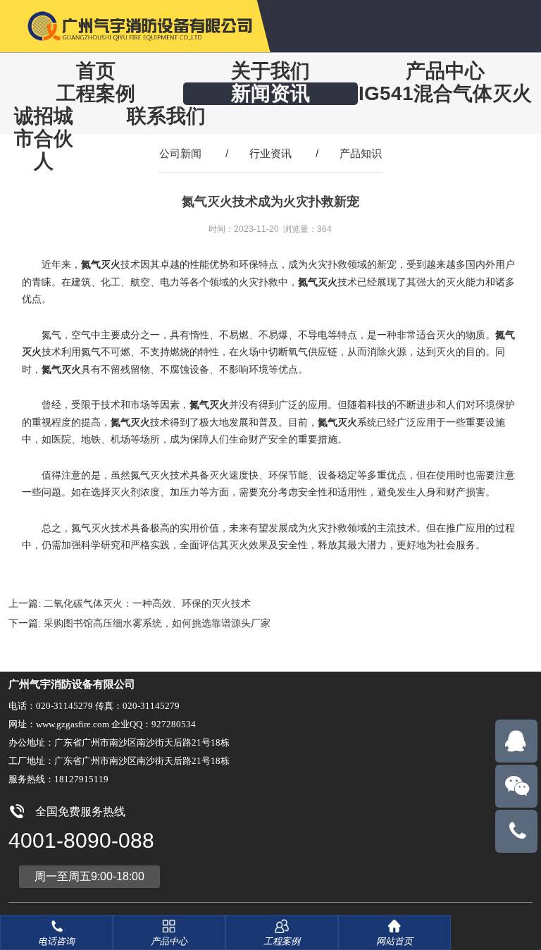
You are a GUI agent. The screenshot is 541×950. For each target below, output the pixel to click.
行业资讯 (270, 153)
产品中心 (445, 71)
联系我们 (166, 116)
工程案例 (95, 93)
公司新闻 (180, 153)
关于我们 (270, 71)
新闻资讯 (270, 93)
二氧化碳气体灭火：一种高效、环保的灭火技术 (147, 603)
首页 (96, 71)
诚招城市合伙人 (43, 138)
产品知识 (361, 153)
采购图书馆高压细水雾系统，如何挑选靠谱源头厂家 (157, 623)
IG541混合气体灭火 (445, 93)
